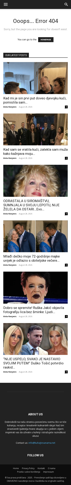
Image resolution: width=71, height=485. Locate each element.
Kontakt (41, 468)
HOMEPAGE (46, 39)
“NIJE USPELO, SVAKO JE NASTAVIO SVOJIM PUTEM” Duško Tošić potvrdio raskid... (33, 363)
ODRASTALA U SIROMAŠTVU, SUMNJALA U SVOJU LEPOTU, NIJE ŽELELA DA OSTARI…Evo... (31, 205)
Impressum (48, 471)
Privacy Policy (28, 468)
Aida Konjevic (10, 107)
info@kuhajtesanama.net (42, 442)
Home (16, 468)
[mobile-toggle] (5, 4)
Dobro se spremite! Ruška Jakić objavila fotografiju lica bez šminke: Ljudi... (33, 310)
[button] (66, 4)
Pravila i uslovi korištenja (28, 471)
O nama (51, 468)
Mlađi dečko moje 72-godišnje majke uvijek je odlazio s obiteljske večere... (31, 258)
